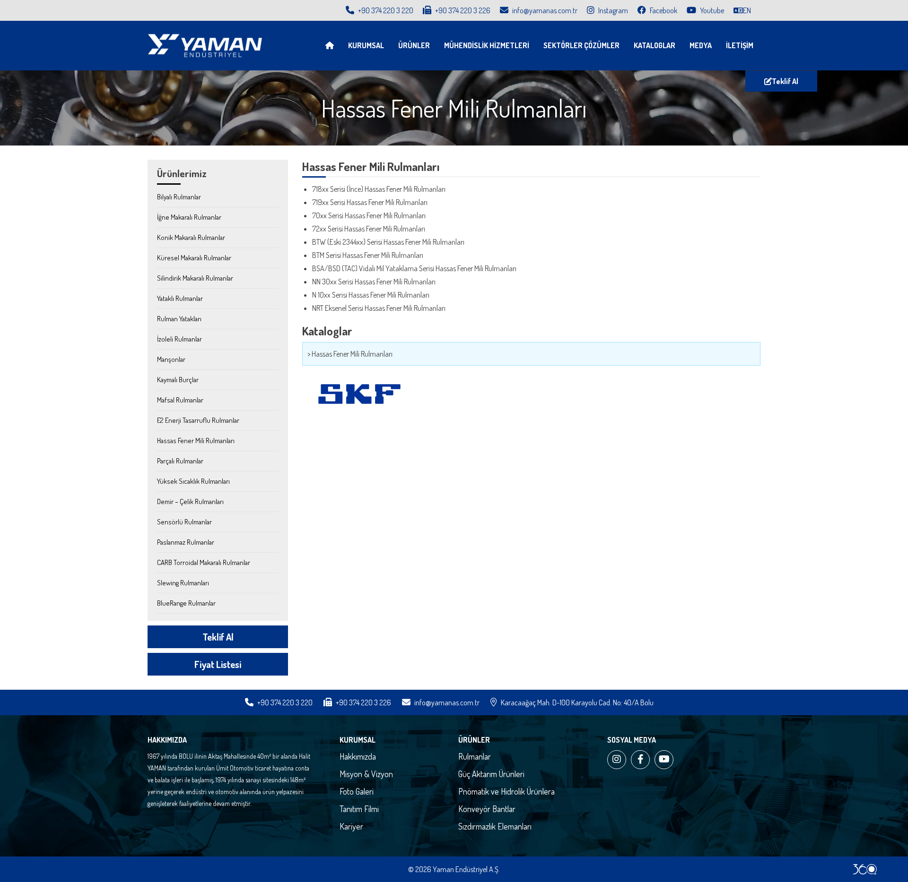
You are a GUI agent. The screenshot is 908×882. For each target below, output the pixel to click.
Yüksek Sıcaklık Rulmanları (193, 481)
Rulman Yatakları (179, 318)
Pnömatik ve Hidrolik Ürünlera (506, 791)
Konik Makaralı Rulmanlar (191, 237)
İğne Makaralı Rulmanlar (189, 217)
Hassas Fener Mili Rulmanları (196, 440)
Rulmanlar (474, 756)
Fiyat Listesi (217, 664)
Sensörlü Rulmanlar (184, 521)
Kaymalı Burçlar (178, 379)
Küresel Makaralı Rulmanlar (194, 257)
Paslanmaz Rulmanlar (185, 542)
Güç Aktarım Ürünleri (491, 774)
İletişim (739, 45)
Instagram (612, 10)
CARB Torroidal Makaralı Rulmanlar (203, 562)
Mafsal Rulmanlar (180, 399)
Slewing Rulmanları (183, 582)
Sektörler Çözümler (581, 45)
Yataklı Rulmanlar (180, 298)
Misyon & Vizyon (366, 774)
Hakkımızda (358, 756)
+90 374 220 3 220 (385, 10)
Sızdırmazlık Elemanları (495, 826)
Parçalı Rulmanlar (180, 460)
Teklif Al (785, 81)
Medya (701, 45)
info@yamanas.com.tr (544, 10)
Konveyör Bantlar (486, 809)
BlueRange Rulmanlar (186, 603)
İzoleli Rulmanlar (179, 338)
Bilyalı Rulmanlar (179, 196)
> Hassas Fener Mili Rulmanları (350, 354)
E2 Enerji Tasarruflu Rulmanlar (198, 420)
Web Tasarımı (865, 869)
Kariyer (351, 826)
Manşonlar (171, 359)
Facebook (662, 10)
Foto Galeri (357, 791)
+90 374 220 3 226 (462, 10)
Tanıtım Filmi (359, 809)
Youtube (711, 10)
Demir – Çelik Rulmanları (190, 501)
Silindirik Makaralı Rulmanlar (195, 278)
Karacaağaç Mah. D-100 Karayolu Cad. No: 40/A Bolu (577, 702)
